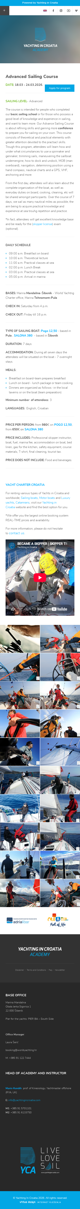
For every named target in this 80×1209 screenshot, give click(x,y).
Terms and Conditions (36, 970)
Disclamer (19, 970)
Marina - (34, 293)
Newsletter (60, 970)
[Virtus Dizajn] (40, 1202)
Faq (50, 970)
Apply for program (59, 88)
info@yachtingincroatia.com (24, 1100)
